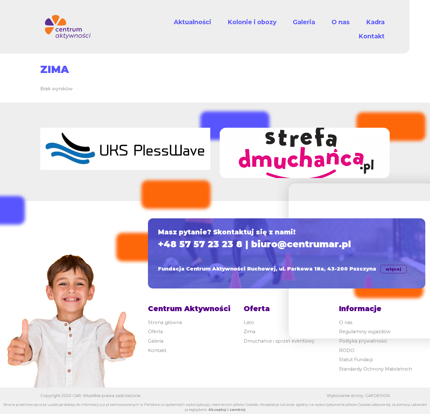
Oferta (155, 331)
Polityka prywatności (363, 341)
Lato (249, 322)
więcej (393, 269)
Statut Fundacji (356, 359)
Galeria (304, 22)
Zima (249, 331)
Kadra (375, 22)
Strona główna (165, 322)
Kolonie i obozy (252, 22)
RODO (346, 350)
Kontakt (372, 36)
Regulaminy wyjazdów (365, 331)
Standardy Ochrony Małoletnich (375, 369)
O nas (340, 22)
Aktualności (192, 22)
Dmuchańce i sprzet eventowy (279, 341)
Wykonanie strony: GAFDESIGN (358, 395)
